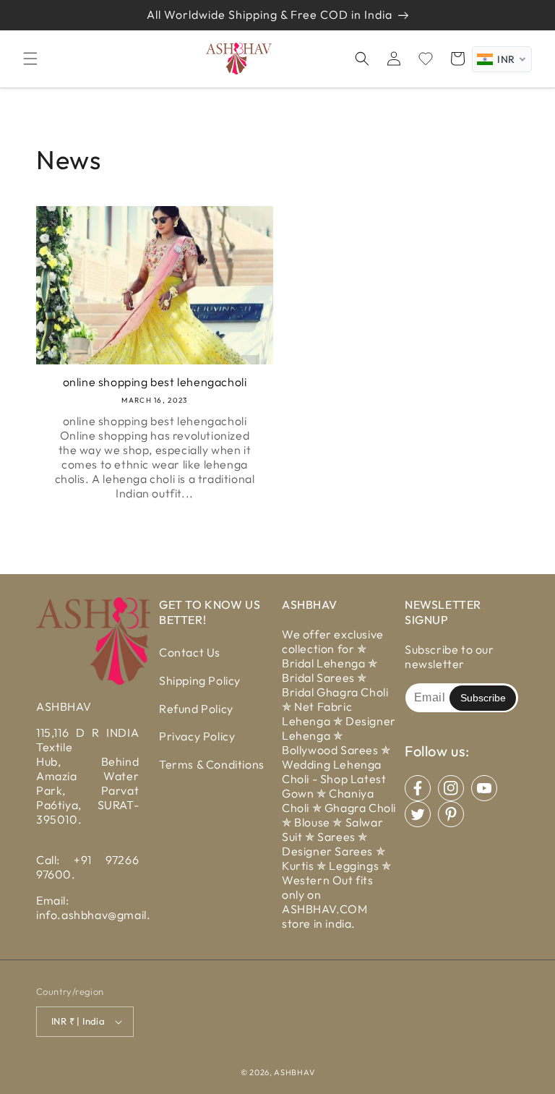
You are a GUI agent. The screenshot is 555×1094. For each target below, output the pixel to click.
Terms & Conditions (211, 764)
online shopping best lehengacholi (155, 382)
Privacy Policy (197, 736)
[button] (30, 58)
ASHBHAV (294, 1072)
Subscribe (483, 698)
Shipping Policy (200, 680)
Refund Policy (196, 708)
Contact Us (189, 652)
